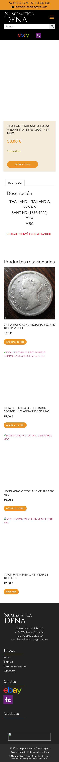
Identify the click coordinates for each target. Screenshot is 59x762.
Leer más (11, 591)
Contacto (9, 670)
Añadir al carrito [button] (15, 342)
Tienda (8, 661)
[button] (51, 17)
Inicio (6, 657)
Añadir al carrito (22, 164)
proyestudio (41, 758)
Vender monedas (15, 666)
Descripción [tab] (14, 183)
